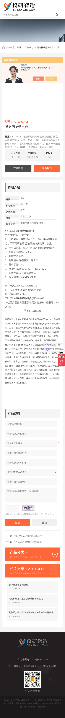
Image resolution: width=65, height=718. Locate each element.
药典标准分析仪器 (45, 47)
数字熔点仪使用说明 (18, 584)
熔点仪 (60, 47)
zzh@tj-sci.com (40, 659)
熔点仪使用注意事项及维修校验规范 (26, 598)
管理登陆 (41, 706)
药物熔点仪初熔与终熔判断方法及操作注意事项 (31, 612)
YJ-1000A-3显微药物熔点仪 (28, 541)
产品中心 (29, 47)
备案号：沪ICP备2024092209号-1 (24, 703)
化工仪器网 (29, 706)
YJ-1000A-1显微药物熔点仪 (28, 536)
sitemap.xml (47, 703)
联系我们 (47, 168)
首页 (19, 47)
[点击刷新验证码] (28, 508)
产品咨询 (18, 168)
